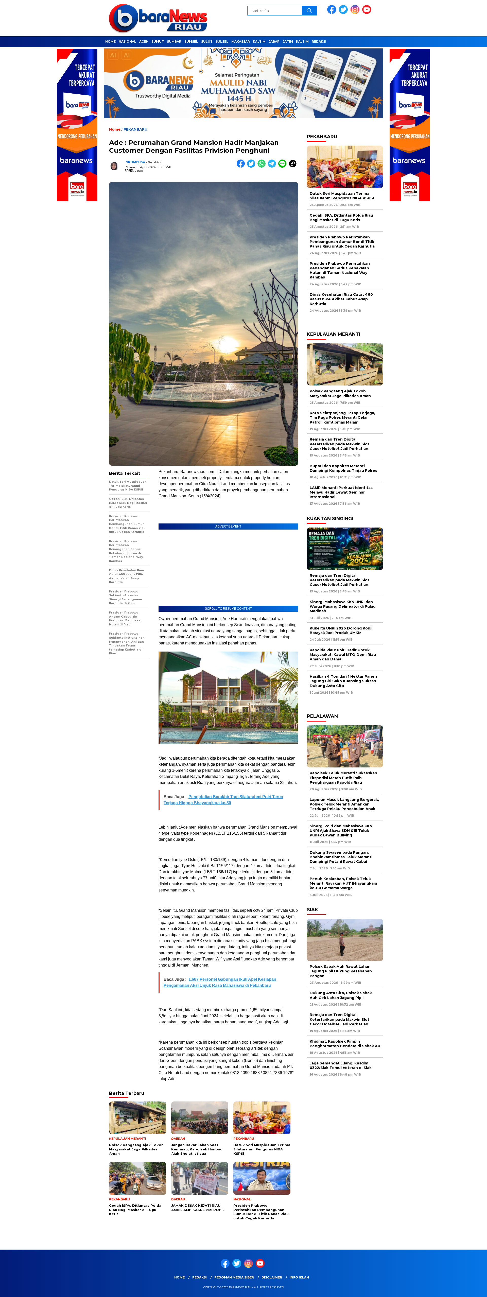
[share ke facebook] (242, 166)
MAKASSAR (240, 41)
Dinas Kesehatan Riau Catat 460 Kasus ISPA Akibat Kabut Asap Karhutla (341, 299)
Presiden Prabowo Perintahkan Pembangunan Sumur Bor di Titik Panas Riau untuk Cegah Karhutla (342, 242)
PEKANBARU (135, 129)
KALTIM (259, 41)
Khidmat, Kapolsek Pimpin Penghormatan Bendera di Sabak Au (345, 1043)
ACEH (143, 41)
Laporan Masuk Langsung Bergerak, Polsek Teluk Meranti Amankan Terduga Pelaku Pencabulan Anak (344, 804)
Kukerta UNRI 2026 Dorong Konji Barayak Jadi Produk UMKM (341, 630)
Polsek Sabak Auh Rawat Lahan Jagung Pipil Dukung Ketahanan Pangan (341, 971)
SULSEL (222, 41)
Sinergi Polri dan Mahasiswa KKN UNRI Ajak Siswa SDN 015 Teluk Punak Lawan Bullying (341, 830)
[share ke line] (283, 166)
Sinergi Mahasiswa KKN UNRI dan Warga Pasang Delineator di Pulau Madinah (343, 606)
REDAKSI (319, 41)
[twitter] (344, 13)
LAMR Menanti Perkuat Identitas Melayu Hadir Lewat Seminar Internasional (341, 492)
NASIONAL (127, 41)
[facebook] (332, 13)
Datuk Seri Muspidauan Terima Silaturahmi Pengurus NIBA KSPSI (342, 195)
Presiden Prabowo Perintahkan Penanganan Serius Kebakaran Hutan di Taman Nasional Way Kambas (340, 270)
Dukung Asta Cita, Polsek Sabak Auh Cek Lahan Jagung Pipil (341, 995)
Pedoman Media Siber (234, 1277)
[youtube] (367, 13)
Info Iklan (299, 1277)
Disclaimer (272, 1277)
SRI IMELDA (135, 162)
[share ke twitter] (252, 166)
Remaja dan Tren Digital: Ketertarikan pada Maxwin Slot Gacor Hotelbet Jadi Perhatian (339, 444)
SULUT (207, 41)
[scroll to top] (468, 1289)
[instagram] (356, 13)
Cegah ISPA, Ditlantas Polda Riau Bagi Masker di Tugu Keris (341, 217)
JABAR (274, 41)
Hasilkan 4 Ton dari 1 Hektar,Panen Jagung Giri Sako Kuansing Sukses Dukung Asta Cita (343, 681)
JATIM (288, 41)
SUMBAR (174, 41)
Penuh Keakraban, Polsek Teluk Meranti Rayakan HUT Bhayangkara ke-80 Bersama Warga (343, 883)
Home (179, 1277)
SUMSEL (191, 41)
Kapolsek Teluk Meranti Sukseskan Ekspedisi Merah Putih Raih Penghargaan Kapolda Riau (343, 777)
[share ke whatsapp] (262, 166)
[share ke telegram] (273, 166)
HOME (110, 41)
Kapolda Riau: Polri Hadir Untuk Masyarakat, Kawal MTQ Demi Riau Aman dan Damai (343, 654)
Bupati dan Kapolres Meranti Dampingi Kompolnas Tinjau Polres (343, 468)
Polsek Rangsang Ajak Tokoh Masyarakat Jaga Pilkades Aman (340, 393)
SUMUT (157, 41)
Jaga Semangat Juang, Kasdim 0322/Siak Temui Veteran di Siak (341, 1065)
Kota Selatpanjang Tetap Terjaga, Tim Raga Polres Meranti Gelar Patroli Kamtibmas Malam (342, 417)
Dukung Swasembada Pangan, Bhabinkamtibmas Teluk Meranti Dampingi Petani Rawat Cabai (341, 857)
